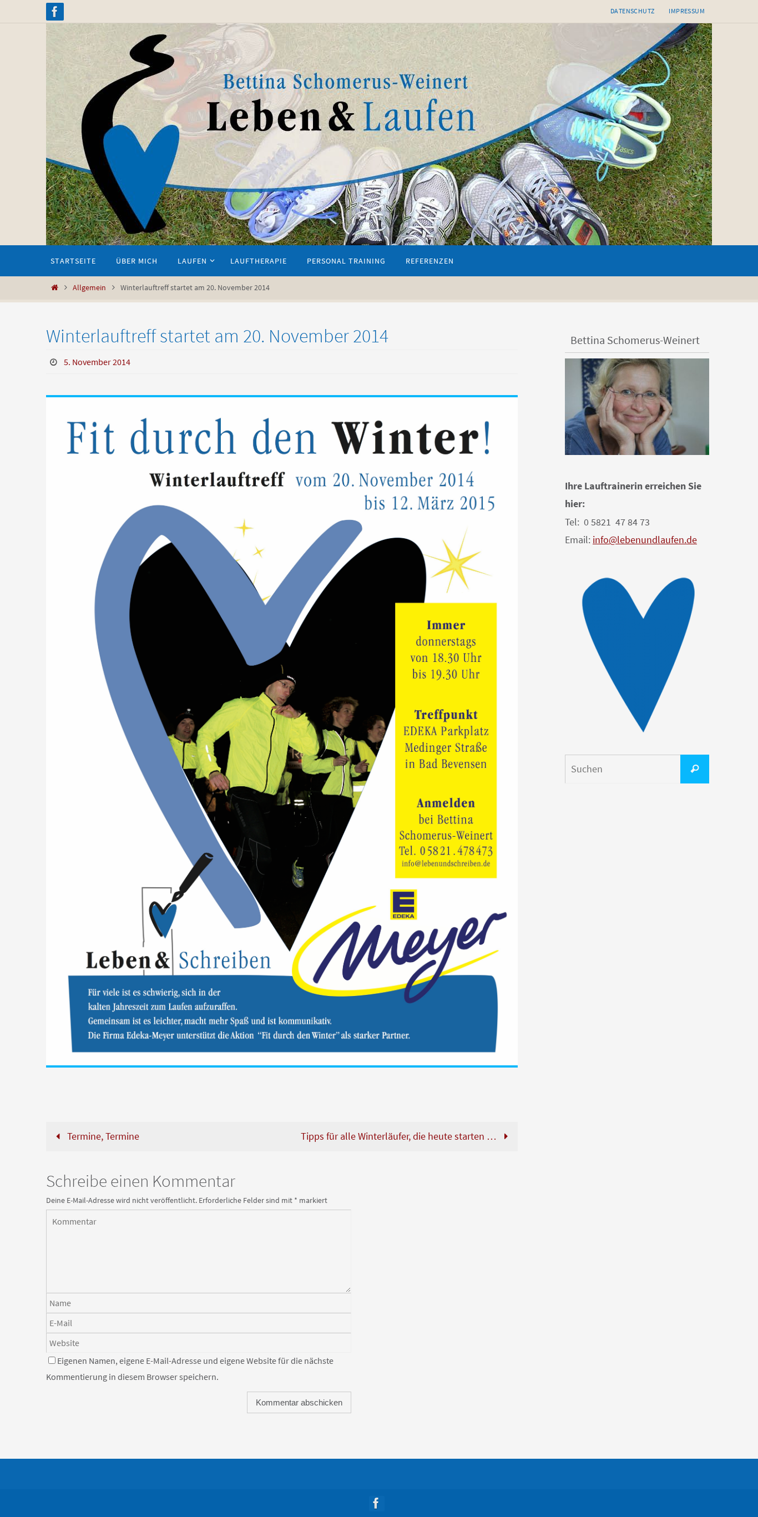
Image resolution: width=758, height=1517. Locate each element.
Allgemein (89, 287)
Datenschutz (632, 11)
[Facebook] (55, 12)
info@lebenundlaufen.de (645, 539)
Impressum (687, 11)
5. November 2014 (97, 361)
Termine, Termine (102, 1136)
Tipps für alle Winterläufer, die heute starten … (400, 1136)
